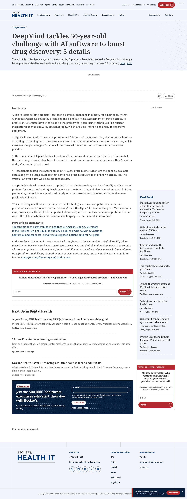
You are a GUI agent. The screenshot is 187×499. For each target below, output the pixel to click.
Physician (80, 5)
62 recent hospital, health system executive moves (154, 320)
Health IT (29, 5)
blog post (126, 63)
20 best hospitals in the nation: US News (153, 228)
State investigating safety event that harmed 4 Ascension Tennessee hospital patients (154, 207)
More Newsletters (79, 408)
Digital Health (19, 28)
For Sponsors (137, 5)
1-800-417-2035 (76, 457)
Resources (153, 15)
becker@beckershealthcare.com (84, 462)
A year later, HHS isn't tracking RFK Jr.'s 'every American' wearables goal (60, 319)
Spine (47, 5)
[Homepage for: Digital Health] (22, 15)
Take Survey (173, 493)
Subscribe (164, 5)
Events (168, 15)
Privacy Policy (98, 397)
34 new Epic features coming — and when (39, 339)
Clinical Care (89, 15)
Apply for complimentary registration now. (46, 257)
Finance (58, 15)
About (125, 5)
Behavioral (70, 5)
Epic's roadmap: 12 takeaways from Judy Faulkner (152, 248)
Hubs (121, 15)
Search (153, 5)
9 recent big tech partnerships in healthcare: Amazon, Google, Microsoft (55, 227)
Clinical (21, 5)
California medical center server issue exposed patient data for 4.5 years (55, 235)
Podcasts (144, 467)
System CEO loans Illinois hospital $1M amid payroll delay (155, 340)
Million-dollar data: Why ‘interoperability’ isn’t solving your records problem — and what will (73, 277)
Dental (54, 5)
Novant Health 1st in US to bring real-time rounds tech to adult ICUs (56, 363)
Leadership (42, 15)
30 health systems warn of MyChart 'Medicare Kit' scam (155, 287)
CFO (36, 5)
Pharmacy (90, 5)
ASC (41, 5)
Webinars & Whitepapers (151, 462)
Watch (123, 292)
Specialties (107, 15)
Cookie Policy (103, 494)
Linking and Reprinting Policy (121, 494)
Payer (61, 5)
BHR (14, 5)
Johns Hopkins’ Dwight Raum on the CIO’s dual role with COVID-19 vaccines (57, 230)
